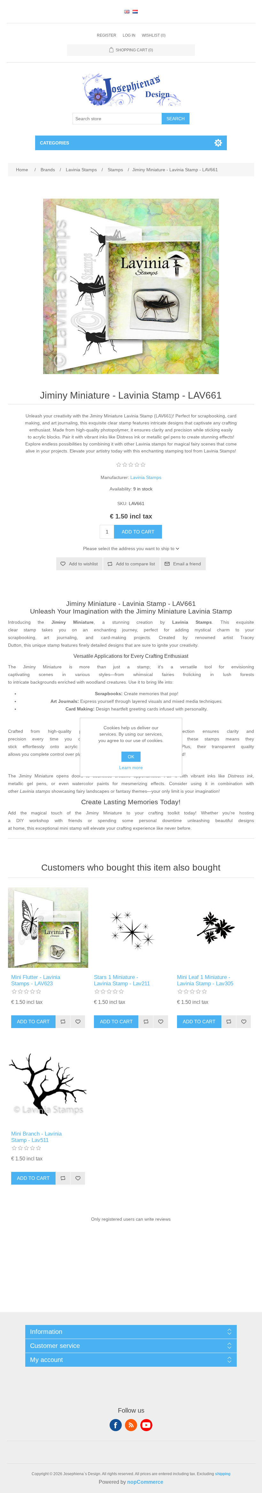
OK (131, 756)
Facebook (116, 1425)
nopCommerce (145, 1482)
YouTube (146, 1425)
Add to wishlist (83, 563)
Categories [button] (54, 142)
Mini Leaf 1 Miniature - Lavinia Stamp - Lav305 (205, 980)
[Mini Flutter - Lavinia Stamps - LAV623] (48, 927)
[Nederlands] (135, 11)
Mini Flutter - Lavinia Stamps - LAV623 (35, 980)
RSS (131, 1425)
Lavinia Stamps (145, 477)
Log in (129, 35)
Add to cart (138, 531)
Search (175, 118)
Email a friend (187, 563)
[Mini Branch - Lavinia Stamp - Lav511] (48, 1084)
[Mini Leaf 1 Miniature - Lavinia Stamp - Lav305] (214, 927)
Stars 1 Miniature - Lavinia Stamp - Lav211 (122, 980)
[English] (127, 11)
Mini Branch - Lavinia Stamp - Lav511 (36, 1137)
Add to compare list (135, 563)
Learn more (131, 767)
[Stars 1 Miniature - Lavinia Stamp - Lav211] (131, 927)
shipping (222, 1474)
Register (106, 35)
